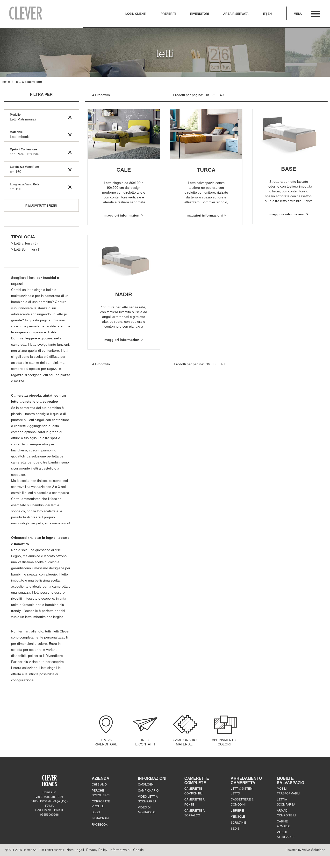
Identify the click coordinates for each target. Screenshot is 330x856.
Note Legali (75, 850)
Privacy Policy (96, 850)
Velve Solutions (313, 850)
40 (222, 95)
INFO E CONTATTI (145, 742)
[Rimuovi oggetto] (70, 117)
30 (215, 95)
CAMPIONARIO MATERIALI (185, 742)
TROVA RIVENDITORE (105, 742)
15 (207, 95)
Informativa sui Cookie (127, 850)
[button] (23, 237)
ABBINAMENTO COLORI (224, 742)
